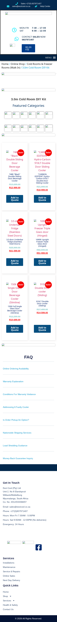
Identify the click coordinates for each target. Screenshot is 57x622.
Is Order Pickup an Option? (16, 420)
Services (7, 600)
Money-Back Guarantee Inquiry (18, 458)
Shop (5, 596)
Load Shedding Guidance (15, 445)
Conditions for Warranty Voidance (19, 394)
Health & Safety (10, 605)
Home (5, 64)
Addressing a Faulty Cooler (16, 407)
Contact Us (8, 609)
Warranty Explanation (13, 381)
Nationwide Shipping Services (17, 433)
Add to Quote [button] (15, 199)
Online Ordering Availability (16, 368)
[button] (48, 58)
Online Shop (18, 64)
